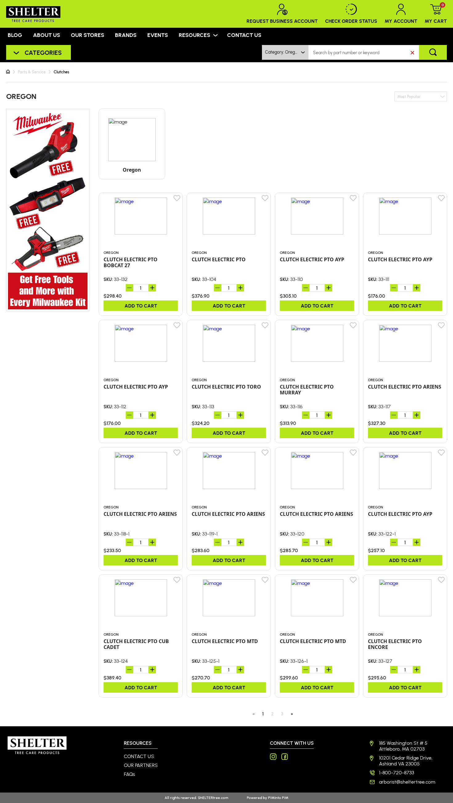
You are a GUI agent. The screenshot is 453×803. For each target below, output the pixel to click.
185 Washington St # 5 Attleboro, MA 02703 (403, 746)
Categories (43, 52)
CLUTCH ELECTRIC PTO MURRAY (307, 390)
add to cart (140, 305)
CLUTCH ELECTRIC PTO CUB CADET (136, 644)
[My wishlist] (177, 198)
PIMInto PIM (278, 797)
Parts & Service (32, 71)
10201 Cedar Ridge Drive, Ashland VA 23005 (405, 761)
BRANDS (126, 35)
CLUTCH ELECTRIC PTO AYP (312, 260)
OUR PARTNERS (141, 765)
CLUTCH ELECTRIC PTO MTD (225, 641)
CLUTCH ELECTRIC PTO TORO (226, 387)
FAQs (129, 774)
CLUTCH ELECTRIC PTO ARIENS (404, 387)
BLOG (15, 35)
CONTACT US (244, 35)
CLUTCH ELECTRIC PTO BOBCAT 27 (130, 262)
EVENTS (157, 35)
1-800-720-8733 (396, 773)
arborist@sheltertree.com (407, 782)
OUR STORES (87, 35)
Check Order (351, 21)
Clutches (61, 71)
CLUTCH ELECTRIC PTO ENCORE (395, 644)
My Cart (436, 14)
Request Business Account (282, 21)
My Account (401, 21)
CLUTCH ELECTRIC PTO (219, 260)
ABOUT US (46, 35)
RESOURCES (194, 35)
